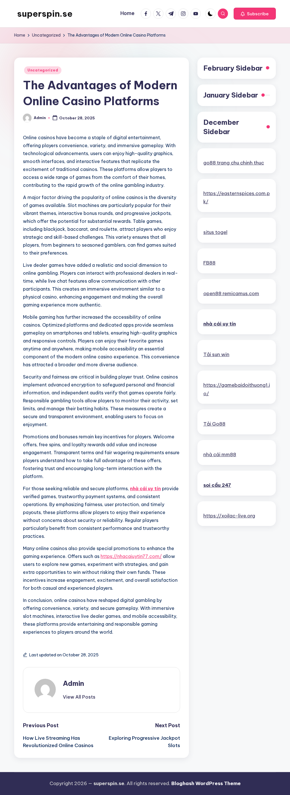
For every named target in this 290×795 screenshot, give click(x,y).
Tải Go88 (214, 424)
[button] (255, 14)
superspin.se (44, 13)
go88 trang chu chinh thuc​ (233, 163)
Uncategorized (42, 70)
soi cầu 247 (217, 485)
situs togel (215, 232)
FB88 (209, 263)
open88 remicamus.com (231, 293)
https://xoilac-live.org (229, 516)
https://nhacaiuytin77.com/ (131, 556)
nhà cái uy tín (145, 488)
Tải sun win (216, 354)
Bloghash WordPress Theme (206, 783)
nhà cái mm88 (219, 454)
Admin (73, 683)
